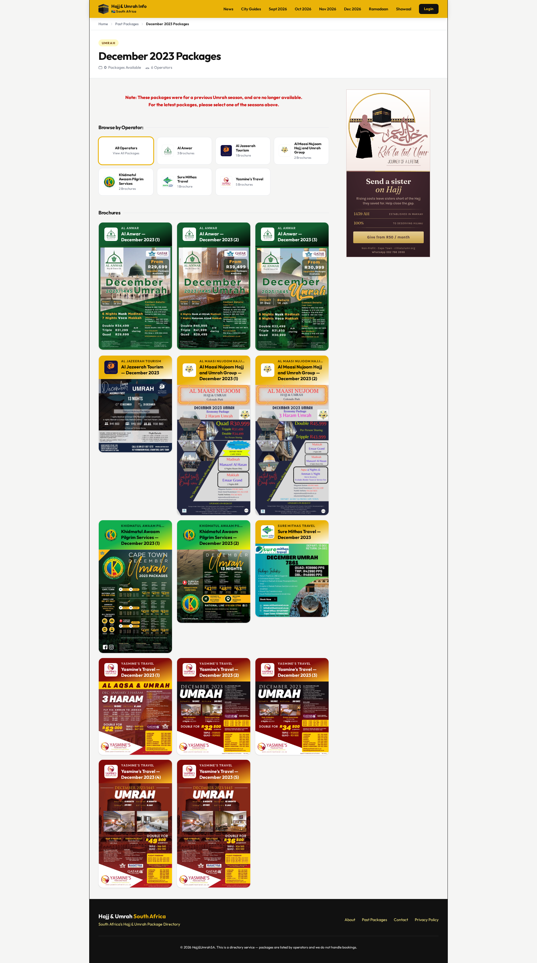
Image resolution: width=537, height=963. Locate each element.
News (228, 8)
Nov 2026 (327, 8)
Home (103, 24)
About (350, 919)
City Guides (251, 8)
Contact (401, 919)
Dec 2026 (352, 8)
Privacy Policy (427, 919)
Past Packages (127, 24)
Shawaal (403, 8)
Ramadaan (378, 8)
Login (429, 8)
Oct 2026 (303, 8)
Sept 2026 (278, 8)
